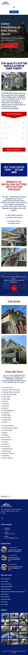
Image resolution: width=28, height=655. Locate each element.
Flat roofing (4, 604)
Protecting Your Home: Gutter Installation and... (15, 568)
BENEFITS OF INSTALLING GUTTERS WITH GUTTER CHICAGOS (14, 186)
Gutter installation (6, 584)
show (8, 496)
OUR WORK (14, 301)
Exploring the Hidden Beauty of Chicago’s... (15, 550)
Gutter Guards (5, 597)
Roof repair (4, 602)
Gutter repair (4, 581)
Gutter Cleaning (5, 579)
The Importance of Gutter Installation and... (14, 559)
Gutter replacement (6, 586)
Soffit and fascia (6, 589)
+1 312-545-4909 (8, 46)
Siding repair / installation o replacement (13, 591)
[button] (14, 7)
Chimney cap (5, 594)
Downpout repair (6, 599)
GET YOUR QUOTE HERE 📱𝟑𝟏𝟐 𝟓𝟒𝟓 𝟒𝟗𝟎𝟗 (14, 170)
